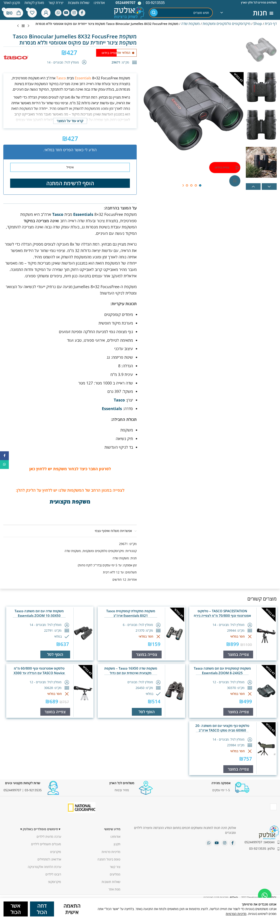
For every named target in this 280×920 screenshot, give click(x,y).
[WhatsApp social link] (58, 12)
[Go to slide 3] (191, 185)
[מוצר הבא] (18, 26)
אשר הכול (16, 909)
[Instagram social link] (74, 12)
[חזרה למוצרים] (23, 26)
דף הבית (271, 23)
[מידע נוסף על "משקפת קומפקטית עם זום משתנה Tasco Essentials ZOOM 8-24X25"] (238, 712)
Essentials (83, 78)
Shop (257, 23)
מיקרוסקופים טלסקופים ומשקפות (226, 23)
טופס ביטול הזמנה (108, 859)
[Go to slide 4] (187, 185)
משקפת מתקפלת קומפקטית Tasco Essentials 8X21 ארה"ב (130, 613)
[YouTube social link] (66, 12)
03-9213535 (33, 790)
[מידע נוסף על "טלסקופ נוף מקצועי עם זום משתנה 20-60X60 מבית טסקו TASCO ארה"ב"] (238, 769)
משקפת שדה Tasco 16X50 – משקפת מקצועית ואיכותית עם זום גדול (130, 670)
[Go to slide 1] (200, 185)
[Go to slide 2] (196, 185)
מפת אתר (114, 889)
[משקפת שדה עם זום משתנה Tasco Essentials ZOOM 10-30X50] (83, 633)
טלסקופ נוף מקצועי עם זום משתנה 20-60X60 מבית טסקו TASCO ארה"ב (222, 727)
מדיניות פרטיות (111, 852)
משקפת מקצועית (70, 501)
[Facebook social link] (82, 12)
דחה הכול (42, 909)
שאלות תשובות (111, 882)
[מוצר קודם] (28, 26)
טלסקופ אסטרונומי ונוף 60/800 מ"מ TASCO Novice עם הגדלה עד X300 (39, 670)
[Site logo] (129, 12)
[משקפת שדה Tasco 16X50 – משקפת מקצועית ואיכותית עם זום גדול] (174, 691)
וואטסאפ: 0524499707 (260, 842)
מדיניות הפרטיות (236, 914)
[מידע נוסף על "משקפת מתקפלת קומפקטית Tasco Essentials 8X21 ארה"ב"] (147, 654)
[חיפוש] (154, 13)
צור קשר (115, 867)
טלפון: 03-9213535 (262, 848)
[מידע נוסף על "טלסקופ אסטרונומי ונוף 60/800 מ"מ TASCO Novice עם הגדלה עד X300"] (55, 712)
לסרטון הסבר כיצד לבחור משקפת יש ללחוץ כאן (70, 468)
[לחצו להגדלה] (234, 180)
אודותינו (115, 836)
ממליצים (115, 874)
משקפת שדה (190, 23)
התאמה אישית (71, 909)
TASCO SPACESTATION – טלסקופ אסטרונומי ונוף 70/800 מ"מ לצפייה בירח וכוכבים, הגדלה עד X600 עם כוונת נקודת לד (222, 615)
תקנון (117, 844)
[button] (253, 186)
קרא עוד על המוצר (70, 120)
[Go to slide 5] (182, 185)
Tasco (61, 78)
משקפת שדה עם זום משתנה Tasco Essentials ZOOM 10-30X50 (39, 613)
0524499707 (125, 2)
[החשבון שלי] (46, 12)
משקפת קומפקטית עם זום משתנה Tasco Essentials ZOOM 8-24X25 (222, 670)
